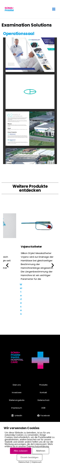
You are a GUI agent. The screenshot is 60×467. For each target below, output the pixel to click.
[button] (7, 265)
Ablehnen (40, 451)
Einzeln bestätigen (29, 457)
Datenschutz (24, 462)
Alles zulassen (21, 451)
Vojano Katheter (31, 246)
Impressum (37, 462)
